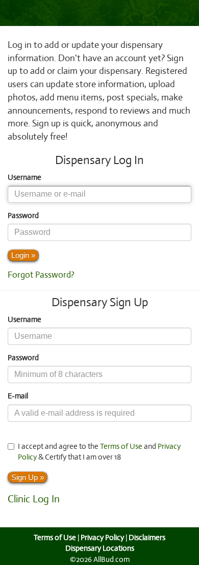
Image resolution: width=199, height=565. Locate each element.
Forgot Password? (41, 275)
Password (23, 215)
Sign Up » (27, 477)
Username (24, 177)
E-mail (18, 395)
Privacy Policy (102, 537)
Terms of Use (121, 446)
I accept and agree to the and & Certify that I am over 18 (99, 452)
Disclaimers (147, 537)
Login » (23, 255)
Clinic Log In (34, 499)
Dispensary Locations (99, 548)
